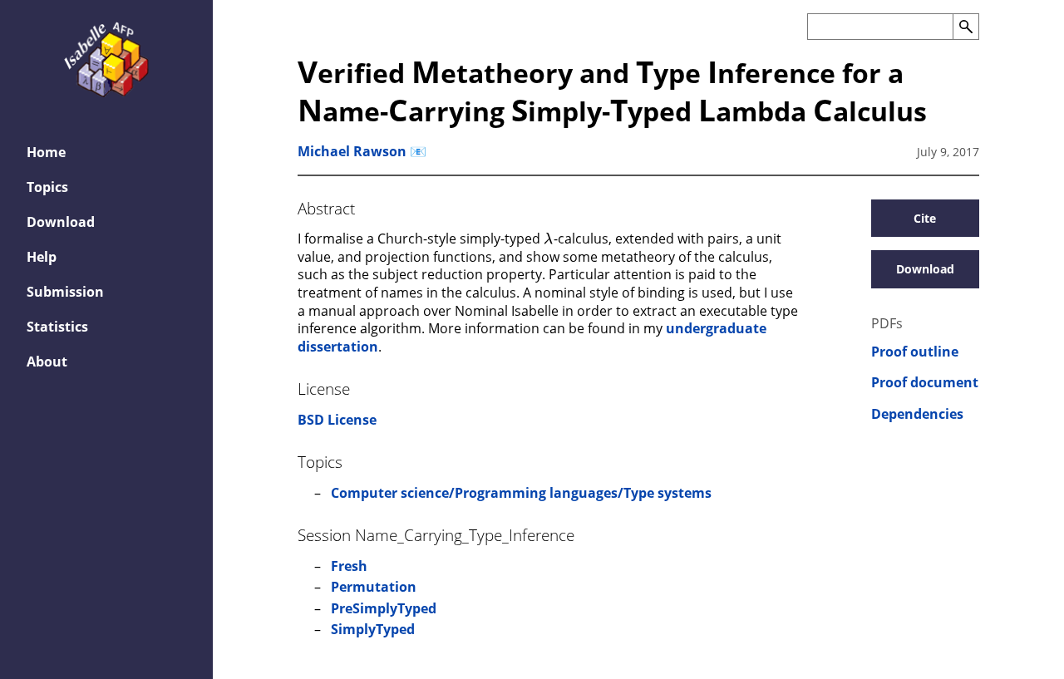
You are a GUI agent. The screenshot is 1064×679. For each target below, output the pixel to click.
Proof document (924, 382)
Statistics (57, 326)
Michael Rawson (352, 151)
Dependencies (917, 414)
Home (46, 152)
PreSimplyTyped (383, 608)
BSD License (337, 420)
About (47, 361)
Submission (65, 292)
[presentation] (548, 237)
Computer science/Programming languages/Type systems (521, 493)
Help (42, 257)
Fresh (349, 566)
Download (61, 222)
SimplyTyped (373, 629)
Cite (925, 218)
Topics (47, 187)
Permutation (373, 587)
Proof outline (914, 352)
